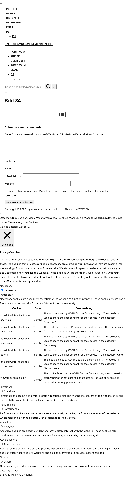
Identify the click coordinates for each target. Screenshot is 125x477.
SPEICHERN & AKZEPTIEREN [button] (16, 474)
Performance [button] (7, 404)
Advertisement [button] (8, 439)
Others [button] (4, 457)
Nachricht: (10, 161)
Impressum (13, 22)
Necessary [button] (6, 285)
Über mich (13, 18)
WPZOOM (83, 209)
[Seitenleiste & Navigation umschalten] (6, 92)
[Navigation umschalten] (1, 3)
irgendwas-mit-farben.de (29, 44)
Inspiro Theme (64, 209)
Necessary (10, 290)
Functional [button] (6, 386)
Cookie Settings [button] (9, 226)
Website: (9, 183)
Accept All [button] (25, 226)
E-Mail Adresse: (14, 176)
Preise (10, 13)
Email (10, 27)
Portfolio (13, 9)
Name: (8, 168)
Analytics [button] (5, 422)
